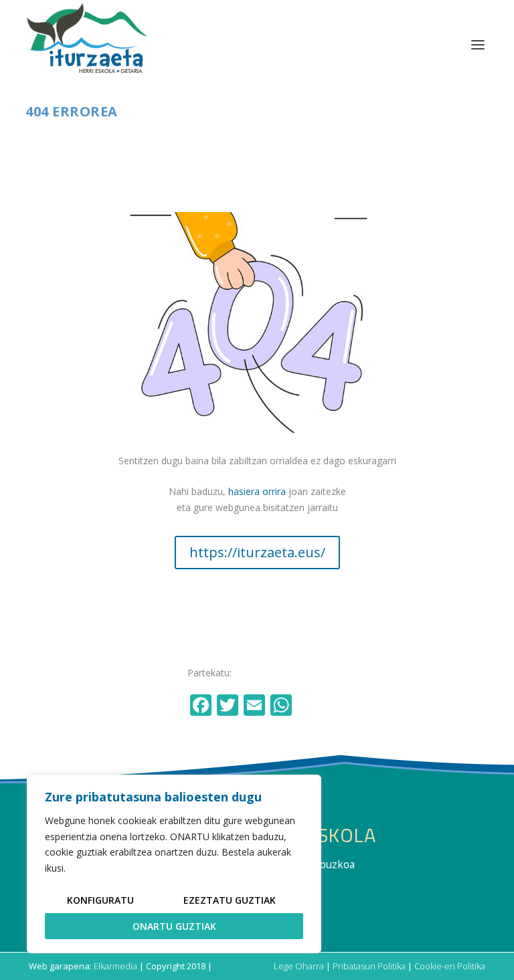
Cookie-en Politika (449, 966)
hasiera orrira (257, 491)
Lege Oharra (299, 966)
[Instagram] (310, 706)
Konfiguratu (100, 900)
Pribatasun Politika (369, 966)
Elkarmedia (115, 966)
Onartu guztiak (174, 926)
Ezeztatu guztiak (229, 900)
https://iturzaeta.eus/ (257, 552)
